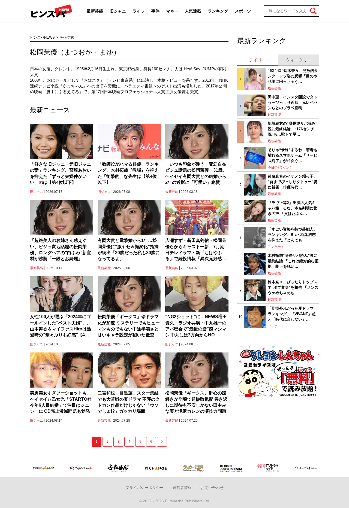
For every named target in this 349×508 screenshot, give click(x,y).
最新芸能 (95, 11)
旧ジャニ (118, 11)
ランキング (218, 11)
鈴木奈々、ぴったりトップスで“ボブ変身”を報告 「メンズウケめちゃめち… (293, 287)
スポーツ (243, 11)
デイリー (257, 60)
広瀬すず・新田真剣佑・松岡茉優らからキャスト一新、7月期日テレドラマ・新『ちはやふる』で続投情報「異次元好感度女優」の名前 (195, 250)
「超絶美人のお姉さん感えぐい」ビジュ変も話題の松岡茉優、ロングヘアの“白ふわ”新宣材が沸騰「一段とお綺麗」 (60, 249)
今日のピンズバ (279, 167)
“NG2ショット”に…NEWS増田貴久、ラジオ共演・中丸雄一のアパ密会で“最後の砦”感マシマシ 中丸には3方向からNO (196, 325)
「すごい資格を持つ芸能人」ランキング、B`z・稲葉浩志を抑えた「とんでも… (292, 234)
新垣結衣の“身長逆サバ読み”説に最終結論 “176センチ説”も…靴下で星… (292, 128)
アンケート (276, 246)
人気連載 (193, 11)
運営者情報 (182, 487)
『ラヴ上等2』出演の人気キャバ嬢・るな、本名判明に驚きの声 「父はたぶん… (292, 207)
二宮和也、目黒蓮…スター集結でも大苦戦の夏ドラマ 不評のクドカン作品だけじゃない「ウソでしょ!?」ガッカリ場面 (129, 402)
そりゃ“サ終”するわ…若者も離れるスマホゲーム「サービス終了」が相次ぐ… (292, 155)
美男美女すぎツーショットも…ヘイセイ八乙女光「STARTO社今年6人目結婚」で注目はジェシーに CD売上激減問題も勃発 (61, 402)
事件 (155, 11)
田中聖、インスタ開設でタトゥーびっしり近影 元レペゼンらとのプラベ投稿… (292, 102)
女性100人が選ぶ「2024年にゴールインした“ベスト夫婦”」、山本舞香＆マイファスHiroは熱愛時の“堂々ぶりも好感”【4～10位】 (60, 326)
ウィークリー (298, 60)
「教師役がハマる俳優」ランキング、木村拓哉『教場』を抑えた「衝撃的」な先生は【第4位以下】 (128, 173)
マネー (172, 11)
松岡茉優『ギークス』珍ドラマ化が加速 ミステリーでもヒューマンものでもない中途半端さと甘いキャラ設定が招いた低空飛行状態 (129, 326)
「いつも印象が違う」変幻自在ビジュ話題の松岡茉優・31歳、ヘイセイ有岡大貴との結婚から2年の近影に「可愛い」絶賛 (196, 173)
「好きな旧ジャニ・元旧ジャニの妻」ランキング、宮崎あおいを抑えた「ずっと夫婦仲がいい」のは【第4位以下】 (60, 173)
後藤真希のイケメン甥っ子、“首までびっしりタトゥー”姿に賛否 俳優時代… (292, 181)
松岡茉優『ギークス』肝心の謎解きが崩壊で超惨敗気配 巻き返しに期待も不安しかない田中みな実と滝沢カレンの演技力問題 (196, 402)
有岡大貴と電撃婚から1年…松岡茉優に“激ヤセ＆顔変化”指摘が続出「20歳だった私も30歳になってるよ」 (129, 249)
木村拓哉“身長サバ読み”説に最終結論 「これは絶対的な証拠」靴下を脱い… (293, 260)
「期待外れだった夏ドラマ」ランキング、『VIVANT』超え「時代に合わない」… (292, 313)
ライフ (139, 11)
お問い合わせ (212, 487)
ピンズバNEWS (42, 37)
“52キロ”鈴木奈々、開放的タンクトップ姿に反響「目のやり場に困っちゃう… (293, 75)
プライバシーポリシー (144, 487)
